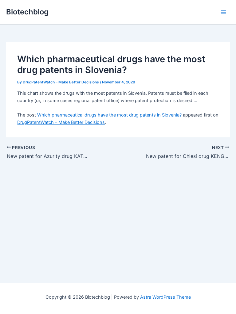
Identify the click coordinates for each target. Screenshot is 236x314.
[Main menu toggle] (223, 12)
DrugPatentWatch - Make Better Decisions (61, 122)
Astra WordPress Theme (165, 297)
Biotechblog (27, 11)
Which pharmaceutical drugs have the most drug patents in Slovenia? (109, 115)
